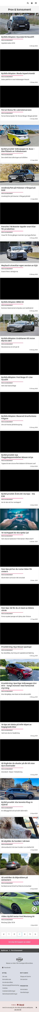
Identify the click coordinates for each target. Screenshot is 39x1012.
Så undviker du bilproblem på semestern (14, 878)
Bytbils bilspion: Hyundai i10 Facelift (17, 37)
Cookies (5, 988)
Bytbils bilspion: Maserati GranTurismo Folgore (18, 417)
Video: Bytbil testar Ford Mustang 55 (17, 916)
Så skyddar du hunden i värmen (15, 841)
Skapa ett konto (25, 976)
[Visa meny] (36, 3)
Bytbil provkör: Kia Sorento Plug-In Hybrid (17, 803)
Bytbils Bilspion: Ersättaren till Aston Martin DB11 (18, 339)
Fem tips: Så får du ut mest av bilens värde (17, 609)
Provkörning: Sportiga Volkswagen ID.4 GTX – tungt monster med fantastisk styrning (18, 685)
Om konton (23, 979)
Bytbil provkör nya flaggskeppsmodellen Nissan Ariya (17, 456)
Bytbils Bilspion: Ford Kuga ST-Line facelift (16, 378)
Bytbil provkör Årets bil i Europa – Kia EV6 (18, 495)
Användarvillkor (7, 982)
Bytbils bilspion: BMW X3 (12, 302)
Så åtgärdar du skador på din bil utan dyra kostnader (18, 764)
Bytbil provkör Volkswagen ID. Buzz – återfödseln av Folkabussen (18, 150)
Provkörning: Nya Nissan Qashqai (16, 646)
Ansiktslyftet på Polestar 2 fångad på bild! (18, 189)
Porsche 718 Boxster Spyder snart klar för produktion (18, 227)
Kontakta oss (6, 979)
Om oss (4, 976)
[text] (5, 3)
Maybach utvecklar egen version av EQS (19, 265)
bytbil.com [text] (19, 959)
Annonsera (24, 989)
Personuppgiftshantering (10, 985)
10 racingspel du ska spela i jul (15, 532)
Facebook (7, 968)
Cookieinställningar (8, 991)
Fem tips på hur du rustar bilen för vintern (16, 570)
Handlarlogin (24, 992)
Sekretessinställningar (9, 994)
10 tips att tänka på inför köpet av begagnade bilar (16, 725)
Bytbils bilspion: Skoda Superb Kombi (18, 73)
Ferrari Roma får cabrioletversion (16, 110)
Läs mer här (17, 1010)
